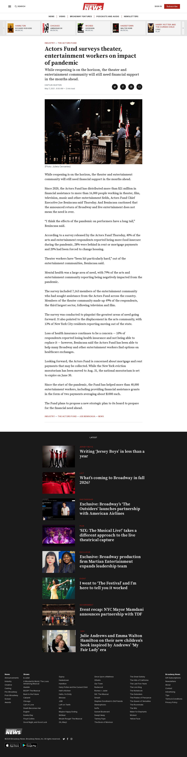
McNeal (62, 715)
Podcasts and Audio (107, 16)
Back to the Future (31, 694)
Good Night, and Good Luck (35, 722)
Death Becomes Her (32, 708)
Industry (50, 43)
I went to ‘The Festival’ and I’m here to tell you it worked (108, 585)
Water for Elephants (138, 712)
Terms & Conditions (173, 699)
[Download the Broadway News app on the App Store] (12, 745)
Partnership (86, 499)
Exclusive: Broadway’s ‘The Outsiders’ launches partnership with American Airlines (110, 509)
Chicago (27, 701)
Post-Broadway (11, 695)
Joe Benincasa (87, 416)
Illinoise (62, 698)
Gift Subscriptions (173, 678)
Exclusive (85, 552)
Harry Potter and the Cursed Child (73, 687)
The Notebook (136, 691)
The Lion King (136, 687)
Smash (97, 698)
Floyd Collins (28, 719)
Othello (97, 680)
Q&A (82, 631)
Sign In (158, 6)
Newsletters (131, 16)
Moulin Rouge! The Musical (70, 719)
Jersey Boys (86, 447)
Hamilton (62, 684)
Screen (8, 699)
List (82, 473)
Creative (8, 685)
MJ (60, 708)
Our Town (98, 684)
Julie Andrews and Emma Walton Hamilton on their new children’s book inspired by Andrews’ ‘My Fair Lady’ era (111, 642)
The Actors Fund (67, 43)
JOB (61, 701)
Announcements (12, 678)
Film (82, 526)
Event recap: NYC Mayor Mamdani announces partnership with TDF (112, 612)
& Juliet (26, 678)
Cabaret (26, 698)
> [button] (183, 28)
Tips (167, 695)
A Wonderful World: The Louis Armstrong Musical (36, 682)
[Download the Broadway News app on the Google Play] (29, 745)
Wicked (133, 715)
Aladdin (26, 687)
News (51, 16)
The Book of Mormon (103, 722)
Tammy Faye (99, 719)
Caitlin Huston (53, 85)
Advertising (170, 692)
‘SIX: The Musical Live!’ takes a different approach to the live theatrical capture (108, 535)
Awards (8, 702)
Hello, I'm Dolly (65, 694)
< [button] (4, 28)
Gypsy (61, 677)
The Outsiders (136, 694)
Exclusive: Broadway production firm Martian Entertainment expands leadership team (110, 561)
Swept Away (99, 715)
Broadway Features (81, 16)
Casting (8, 688)
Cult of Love (28, 705)
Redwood (98, 687)
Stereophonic (100, 705)
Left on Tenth (64, 705)
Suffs (96, 708)
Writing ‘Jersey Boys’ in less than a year (112, 454)
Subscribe (172, 6)
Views (62, 16)
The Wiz (133, 708)
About (167, 685)
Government (87, 605)
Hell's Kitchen (65, 691)
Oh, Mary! (63, 722)
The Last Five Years (138, 684)
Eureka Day (28, 715)
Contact (168, 688)
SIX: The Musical (101, 694)
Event (83, 578)
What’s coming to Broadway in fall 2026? (112, 480)
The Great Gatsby (137, 677)
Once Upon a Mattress (104, 677)
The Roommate (136, 705)
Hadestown (64, 680)
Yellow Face (135, 719)
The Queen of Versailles (140, 701)
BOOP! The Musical (31, 691)
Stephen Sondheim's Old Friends (108, 701)
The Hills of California (139, 680)
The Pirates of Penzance (140, 698)
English (26, 712)
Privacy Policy (171, 702)
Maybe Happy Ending (68, 712)
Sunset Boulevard (102, 712)
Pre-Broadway (11, 692)
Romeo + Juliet (100, 691)
